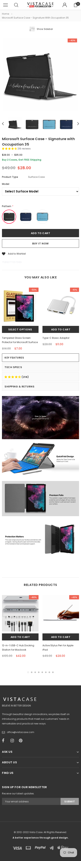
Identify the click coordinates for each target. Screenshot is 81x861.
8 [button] (53, 672)
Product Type (10, 177)
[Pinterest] (22, 741)
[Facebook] (5, 741)
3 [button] (35, 672)
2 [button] (31, 672)
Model (5, 184)
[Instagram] (13, 741)
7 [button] (49, 672)
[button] (9, 148)
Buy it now (40, 243)
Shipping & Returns (19, 386)
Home (5, 13)
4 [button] (39, 672)
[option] (40, 75)
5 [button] (42, 672)
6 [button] (46, 672)
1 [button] (28, 672)
